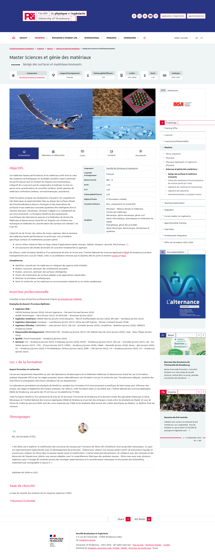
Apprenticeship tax (196, 16)
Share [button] (121, 519)
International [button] (91, 38)
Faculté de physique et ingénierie (32, 77)
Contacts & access (87, 540)
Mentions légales (153, 545)
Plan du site (138, 545)
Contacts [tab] (112, 155)
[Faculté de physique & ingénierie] (30, 16)
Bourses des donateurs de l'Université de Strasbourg (177, 363)
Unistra (115, 255)
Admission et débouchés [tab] (53, 155)
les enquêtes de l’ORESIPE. (70, 299)
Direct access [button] (181, 38)
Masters (50, 48)
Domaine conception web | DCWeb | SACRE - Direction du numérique (119, 548)
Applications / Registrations (173, 16)
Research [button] (111, 38)
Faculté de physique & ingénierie (22, 48)
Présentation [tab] (24, 155)
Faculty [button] (23, 38)
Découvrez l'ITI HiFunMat (23, 500)
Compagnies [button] (130, 38)
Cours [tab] (82, 155)
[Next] (203, 335)
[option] (183, 361)
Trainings (40, 48)
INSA (126, 252)
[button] (144, 38)
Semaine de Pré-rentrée (176, 417)
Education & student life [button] (64, 38)
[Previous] (199, 335)
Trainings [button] (40, 38)
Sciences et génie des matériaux (68, 48)
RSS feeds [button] (140, 519)
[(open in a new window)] (183, 286)
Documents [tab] (141, 155)
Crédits (166, 545)
